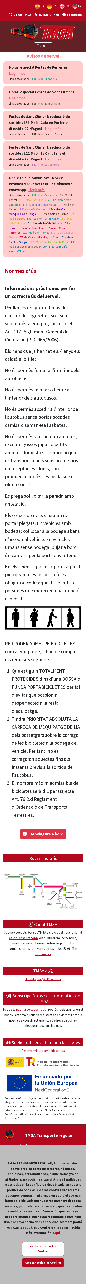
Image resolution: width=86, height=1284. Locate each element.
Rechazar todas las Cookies (43, 1249)
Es (42, 6)
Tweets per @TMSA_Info (43, 979)
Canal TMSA (21, 15)
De (79, 6)
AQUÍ (56, 1233)
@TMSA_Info (48, 15)
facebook (74, 15)
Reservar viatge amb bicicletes (43, 1050)
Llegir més (17, 73)
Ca (54, 6)
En (67, 6)
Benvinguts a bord (45, 833)
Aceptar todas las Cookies (43, 1262)
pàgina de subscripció (31, 1009)
